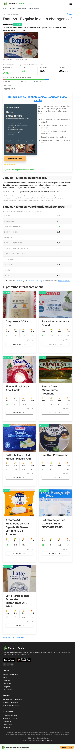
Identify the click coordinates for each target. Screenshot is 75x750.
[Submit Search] (4, 14)
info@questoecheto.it (10, 715)
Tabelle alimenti (8, 690)
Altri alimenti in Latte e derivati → (14, 637)
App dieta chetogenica (10, 674)
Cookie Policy (7, 724)
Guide (5, 677)
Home (5, 9)
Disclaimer (6, 727)
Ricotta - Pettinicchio (55, 455)
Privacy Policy (7, 721)
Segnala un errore (64, 281)
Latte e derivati (21, 9)
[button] (71, 3)
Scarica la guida (15, 159)
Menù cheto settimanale (11, 705)
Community (7, 681)
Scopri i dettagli (19, 344)
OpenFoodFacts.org (20, 59)
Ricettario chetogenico (10, 702)
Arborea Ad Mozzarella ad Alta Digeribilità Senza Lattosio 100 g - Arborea (17, 527)
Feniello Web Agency (45, 740)
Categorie (12, 9)
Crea (17, 281)
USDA (21, 281)
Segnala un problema (10, 718)
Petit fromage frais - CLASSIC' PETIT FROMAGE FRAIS (54, 523)
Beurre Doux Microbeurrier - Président (51, 390)
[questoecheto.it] (14, 3)
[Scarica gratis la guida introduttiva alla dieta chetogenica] (20, 129)
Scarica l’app (67, 747)
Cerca (69, 14)
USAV (26, 281)
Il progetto (6, 687)
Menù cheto (7, 684)
